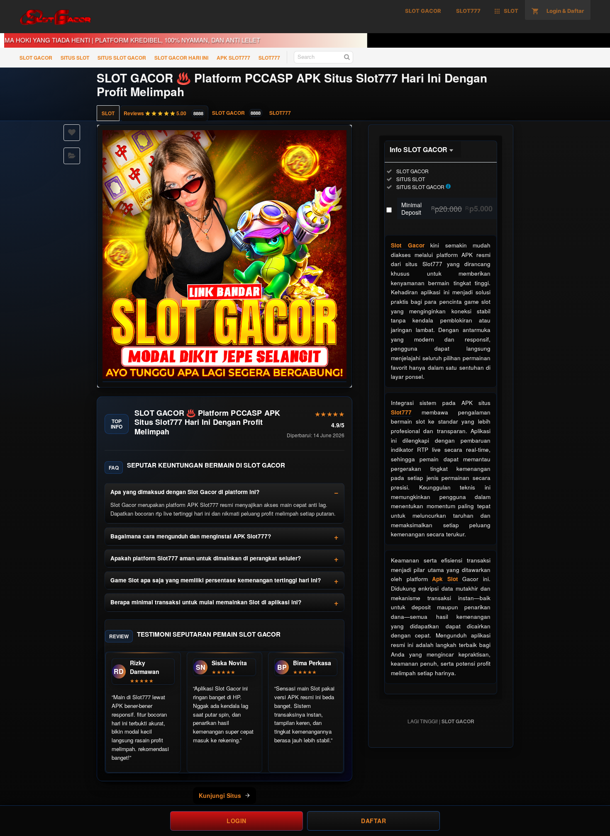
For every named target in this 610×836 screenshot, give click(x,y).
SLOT (108, 113)
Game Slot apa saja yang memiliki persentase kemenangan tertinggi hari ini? (215, 580)
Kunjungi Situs (220, 795)
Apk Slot (447, 579)
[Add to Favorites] (71, 132)
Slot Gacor (408, 245)
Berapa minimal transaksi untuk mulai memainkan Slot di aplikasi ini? (205, 602)
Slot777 (401, 412)
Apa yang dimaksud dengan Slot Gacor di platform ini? (184, 492)
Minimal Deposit (447, 208)
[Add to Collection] (71, 156)
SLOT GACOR (36, 57)
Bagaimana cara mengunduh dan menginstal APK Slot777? (190, 536)
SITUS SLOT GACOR (122, 57)
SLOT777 (269, 57)
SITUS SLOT (75, 57)
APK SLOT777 (233, 57)
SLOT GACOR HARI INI (181, 57)
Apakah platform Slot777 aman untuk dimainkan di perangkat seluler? (205, 558)
